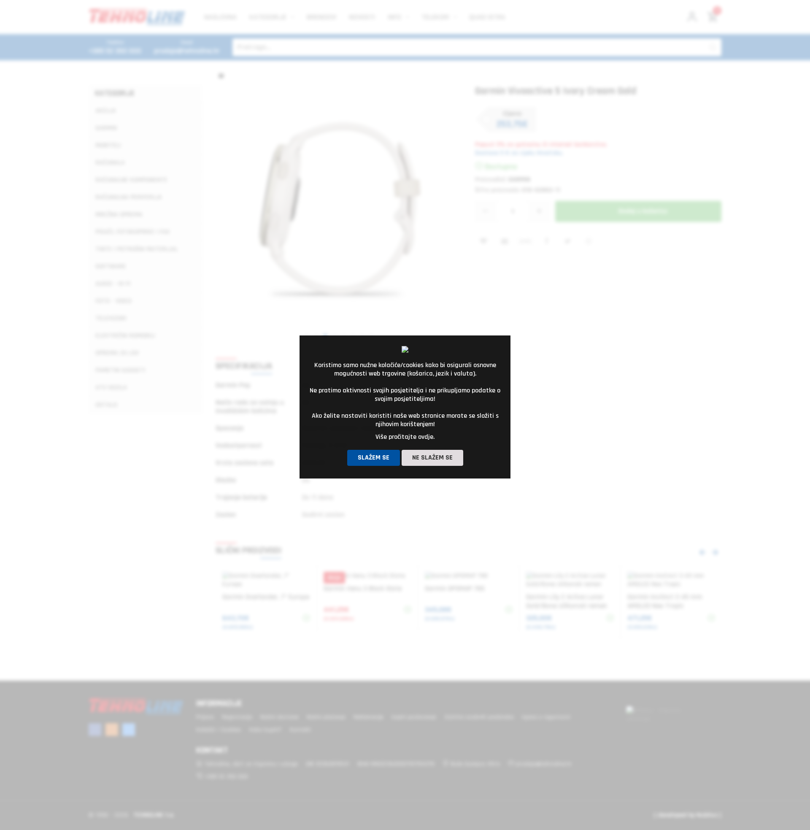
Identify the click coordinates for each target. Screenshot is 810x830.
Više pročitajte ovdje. (405, 437)
